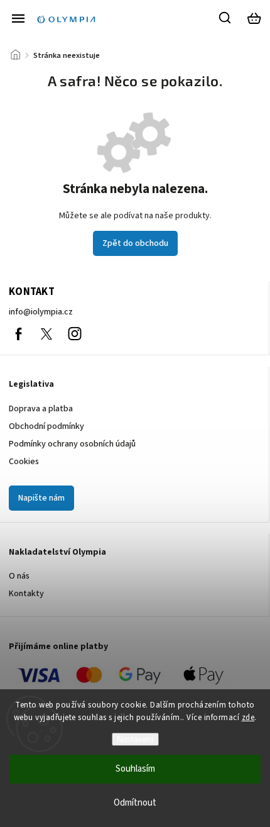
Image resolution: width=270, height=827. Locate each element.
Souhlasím (135, 768)
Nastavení (135, 739)
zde (248, 717)
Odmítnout (135, 802)
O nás (19, 576)
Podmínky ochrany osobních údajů (72, 444)
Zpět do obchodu (135, 243)
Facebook (18, 334)
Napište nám (41, 498)
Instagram (74, 334)
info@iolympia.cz (41, 312)
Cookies (24, 461)
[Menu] (18, 18)
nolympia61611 (46, 334)
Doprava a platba (41, 408)
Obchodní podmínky (46, 426)
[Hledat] (225, 17)
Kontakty (26, 593)
